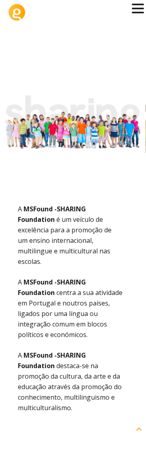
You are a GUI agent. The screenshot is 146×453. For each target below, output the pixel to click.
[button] (138, 9)
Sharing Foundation (73, 37)
